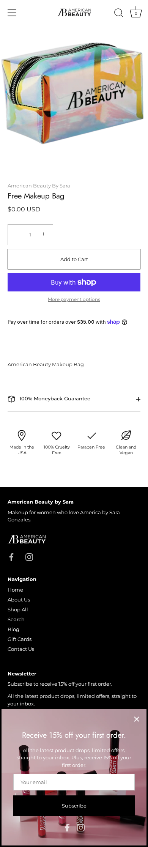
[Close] (136, 719)
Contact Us (21, 649)
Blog (13, 629)
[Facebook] (67, 827)
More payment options (74, 299)
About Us (19, 600)
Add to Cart (74, 259)
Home (15, 590)
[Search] (118, 14)
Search (16, 619)
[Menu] (12, 13)
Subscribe (74, 806)
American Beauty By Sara (39, 186)
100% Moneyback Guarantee (54, 398)
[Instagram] (81, 827)
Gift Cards (19, 639)
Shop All (18, 609)
